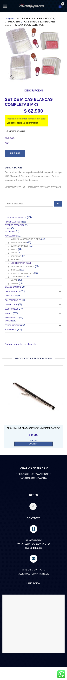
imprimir (15, 153)
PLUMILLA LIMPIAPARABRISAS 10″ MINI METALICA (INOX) (33, 428)
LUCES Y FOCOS (44, 18)
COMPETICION (11, 304)
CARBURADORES (12, 291)
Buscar (58, 204)
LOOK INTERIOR (18, 277)
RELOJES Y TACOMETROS (22, 273)
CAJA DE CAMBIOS (13, 287)
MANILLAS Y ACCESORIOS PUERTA (26, 239)
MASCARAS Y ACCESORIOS (22, 266)
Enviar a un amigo (17, 131)
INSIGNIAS (15, 270)
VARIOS (14, 249)
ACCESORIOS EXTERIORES (39, 21)
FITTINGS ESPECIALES (14, 225)
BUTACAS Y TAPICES (19, 246)
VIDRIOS (14, 253)
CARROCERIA (13, 21)
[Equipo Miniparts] (61, 674)
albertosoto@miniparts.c (33, 574)
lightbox (11, 76)
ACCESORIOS (24, 18)
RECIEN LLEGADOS (13, 222)
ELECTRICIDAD (14, 24)
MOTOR (14, 280)
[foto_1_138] (33, 54)
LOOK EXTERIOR (34, 24)
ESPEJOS (15, 260)
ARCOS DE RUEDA (19, 242)
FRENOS (8, 313)
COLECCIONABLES (13, 300)
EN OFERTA (10, 231)
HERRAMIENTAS (12, 318)
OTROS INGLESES (13, 325)
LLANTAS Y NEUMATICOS (15, 217)
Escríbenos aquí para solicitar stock (22, 123)
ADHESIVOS (16, 256)
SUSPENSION (10, 330)
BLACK (8, 228)
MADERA (14, 283)
